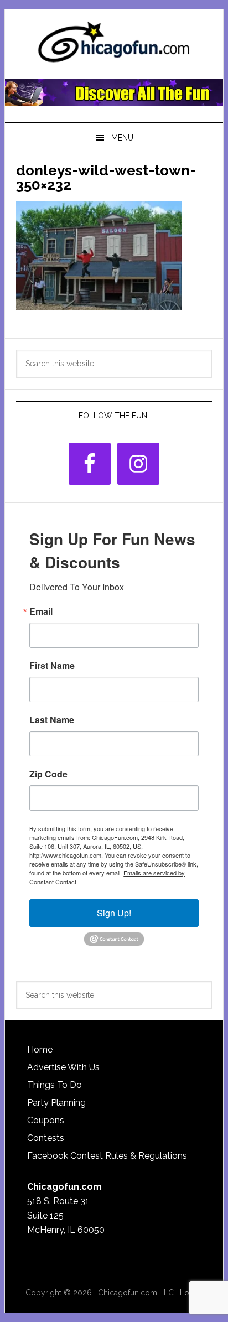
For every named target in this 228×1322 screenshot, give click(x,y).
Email (41, 611)
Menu (122, 137)
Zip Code (48, 774)
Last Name (51, 720)
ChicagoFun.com (114, 45)
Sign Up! (114, 912)
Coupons (45, 1120)
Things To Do (54, 1085)
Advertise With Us (63, 1067)
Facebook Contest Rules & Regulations (107, 1155)
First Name (52, 665)
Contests (45, 1138)
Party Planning (56, 1102)
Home (40, 1049)
